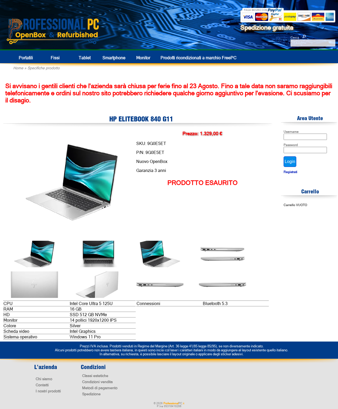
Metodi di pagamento (100, 388)
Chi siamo (44, 379)
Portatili (26, 57)
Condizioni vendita (97, 382)
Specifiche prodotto (43, 68)
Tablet (85, 57)
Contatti (42, 385)
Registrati (290, 172)
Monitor (143, 57)
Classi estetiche (95, 376)
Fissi (55, 57)
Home (18, 68)
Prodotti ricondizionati (199, 57)
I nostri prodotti (48, 391)
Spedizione (91, 394)
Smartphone (113, 57)
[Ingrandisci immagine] (71, 183)
